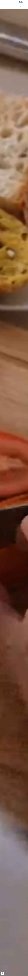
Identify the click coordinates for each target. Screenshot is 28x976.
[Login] (20, 6)
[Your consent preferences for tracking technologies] (2, 973)
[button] (24, 6)
